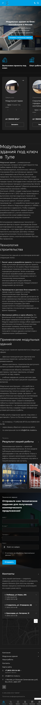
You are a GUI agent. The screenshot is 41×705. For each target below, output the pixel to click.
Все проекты (38, 441)
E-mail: (5, 526)
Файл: (4, 543)
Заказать (14, 124)
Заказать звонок (10, 672)
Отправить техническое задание (20, 37)
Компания (6, 653)
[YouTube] (4, 687)
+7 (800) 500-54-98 (11, 599)
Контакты (6, 663)
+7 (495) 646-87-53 (11, 597)
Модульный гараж (14, 101)
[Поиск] (38, 3)
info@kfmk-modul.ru (29, 430)
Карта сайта (7, 667)
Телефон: (5, 534)
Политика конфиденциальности (13, 696)
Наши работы (7, 659)
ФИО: (4, 517)
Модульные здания (7, 162)
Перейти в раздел (38, 574)
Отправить (9, 562)
